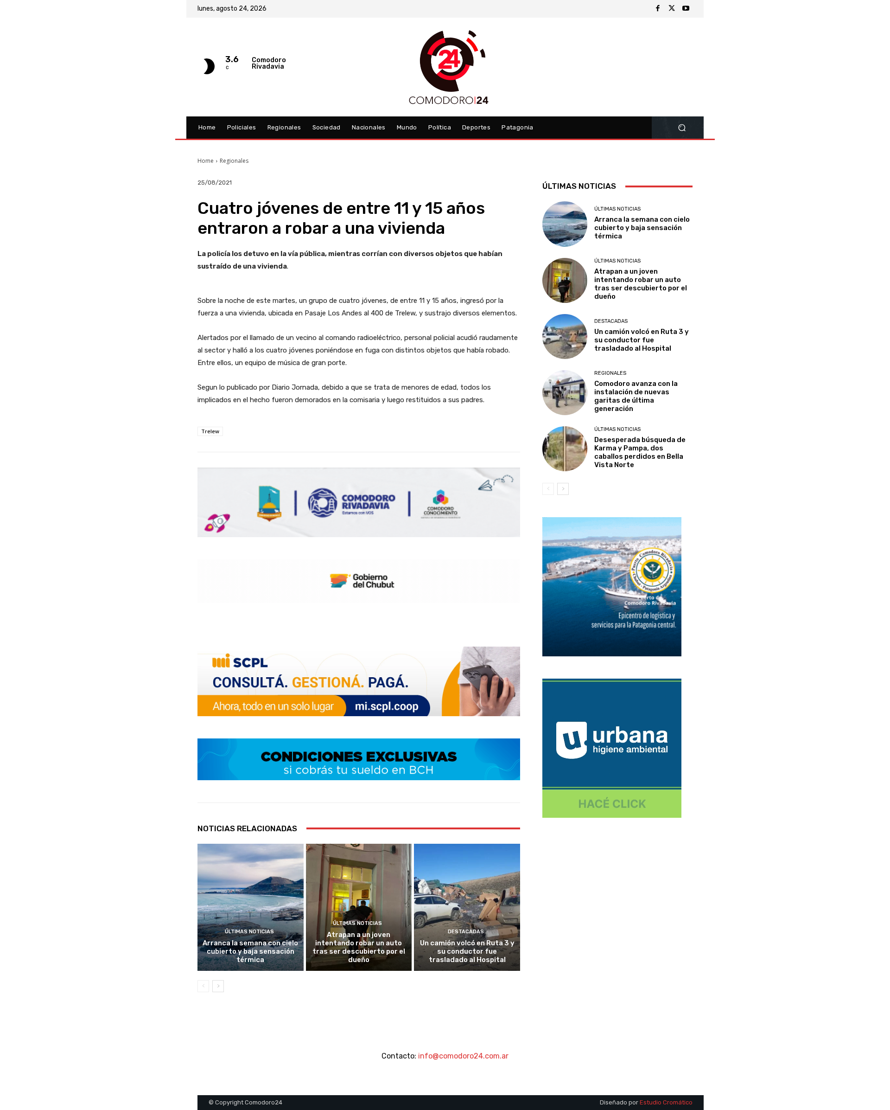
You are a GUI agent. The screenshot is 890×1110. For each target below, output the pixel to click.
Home (205, 161)
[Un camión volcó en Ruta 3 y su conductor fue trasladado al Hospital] (467, 907)
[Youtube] (686, 9)
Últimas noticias (249, 931)
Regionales (234, 161)
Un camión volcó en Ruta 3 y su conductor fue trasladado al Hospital (467, 951)
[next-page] (218, 986)
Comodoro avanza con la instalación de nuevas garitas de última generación (636, 396)
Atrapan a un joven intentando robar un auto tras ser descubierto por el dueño (358, 947)
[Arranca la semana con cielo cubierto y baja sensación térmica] (250, 907)
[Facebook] (658, 9)
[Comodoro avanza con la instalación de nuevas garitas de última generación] (564, 392)
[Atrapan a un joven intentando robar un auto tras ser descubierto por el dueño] (359, 907)
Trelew (210, 431)
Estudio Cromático (666, 1102)
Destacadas (466, 931)
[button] (682, 128)
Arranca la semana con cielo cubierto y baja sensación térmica (250, 951)
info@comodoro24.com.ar (463, 1056)
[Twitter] (672, 9)
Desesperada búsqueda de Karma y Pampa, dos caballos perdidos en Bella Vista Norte (640, 452)
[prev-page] (203, 986)
